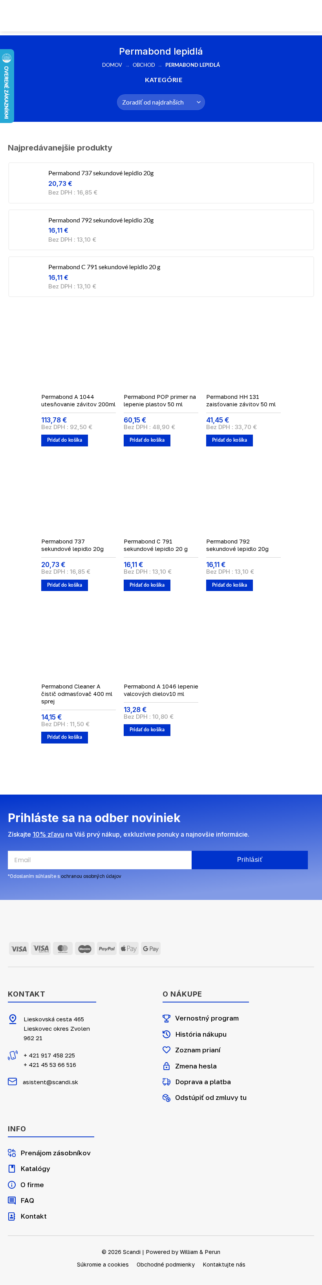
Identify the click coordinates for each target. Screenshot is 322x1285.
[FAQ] (12, 1200)
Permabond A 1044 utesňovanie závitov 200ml (78, 400)
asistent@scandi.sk (50, 1081)
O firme (32, 1184)
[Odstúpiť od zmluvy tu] (166, 1098)
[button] (30, 15)
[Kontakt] (12, 1217)
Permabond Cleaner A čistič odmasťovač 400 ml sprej (76, 693)
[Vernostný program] (166, 1018)
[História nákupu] (166, 1034)
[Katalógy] (12, 1169)
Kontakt (33, 1216)
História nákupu (201, 1034)
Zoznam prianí (197, 1050)
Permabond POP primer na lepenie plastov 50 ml (160, 400)
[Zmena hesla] (166, 1066)
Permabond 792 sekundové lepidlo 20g (237, 545)
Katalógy (35, 1168)
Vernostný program (207, 1018)
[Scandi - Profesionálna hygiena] (161, 16)
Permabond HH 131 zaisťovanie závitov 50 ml (241, 400)
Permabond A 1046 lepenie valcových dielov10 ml (161, 690)
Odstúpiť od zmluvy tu (211, 1097)
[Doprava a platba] (166, 1082)
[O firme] (12, 1185)
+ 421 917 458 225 (49, 1055)
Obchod (144, 65)
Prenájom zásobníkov (55, 1153)
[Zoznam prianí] (166, 1050)
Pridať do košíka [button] (64, 440)
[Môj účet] (44, 15)
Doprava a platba (203, 1082)
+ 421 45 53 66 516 (50, 1064)
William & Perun (200, 1251)
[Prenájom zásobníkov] (12, 1153)
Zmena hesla (196, 1066)
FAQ (27, 1200)
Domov (112, 65)
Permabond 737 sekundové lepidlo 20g (72, 545)
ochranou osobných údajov (91, 876)
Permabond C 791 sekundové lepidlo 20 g (156, 545)
